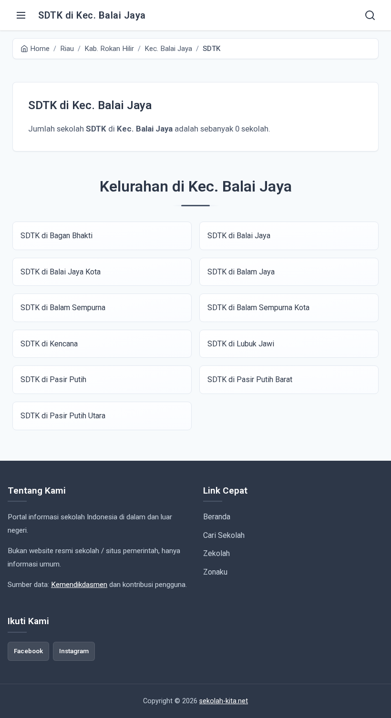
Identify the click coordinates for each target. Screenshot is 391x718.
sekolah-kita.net (223, 701)
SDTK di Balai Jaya (238, 235)
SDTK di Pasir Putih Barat (249, 379)
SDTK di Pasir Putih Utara (63, 415)
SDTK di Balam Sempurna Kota (258, 307)
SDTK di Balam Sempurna (63, 307)
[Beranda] (370, 15)
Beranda (216, 516)
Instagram (74, 651)
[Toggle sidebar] (21, 15)
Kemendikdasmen (79, 584)
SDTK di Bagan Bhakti (57, 235)
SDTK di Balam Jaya (241, 271)
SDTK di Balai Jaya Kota (61, 271)
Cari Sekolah (224, 535)
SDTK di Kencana (49, 343)
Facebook (28, 651)
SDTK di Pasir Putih (53, 379)
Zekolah (216, 553)
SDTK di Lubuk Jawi (240, 343)
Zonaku (215, 571)
